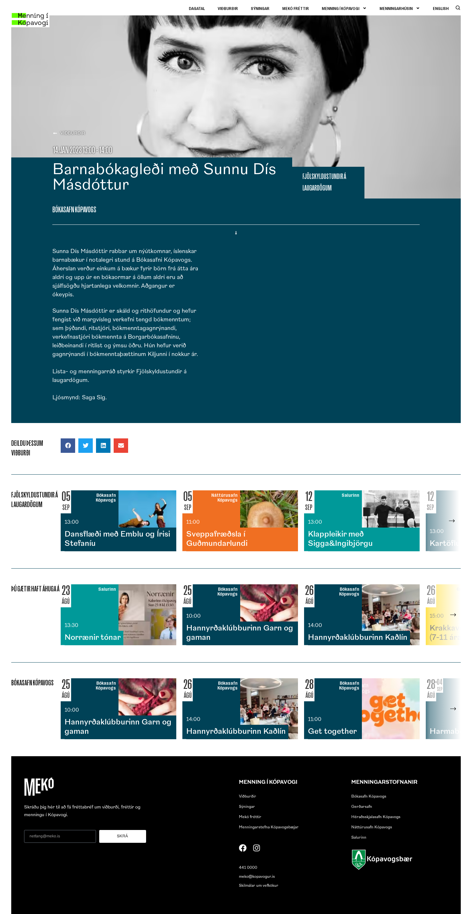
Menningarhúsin (396, 8)
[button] (68, 445)
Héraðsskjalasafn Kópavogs (375, 817)
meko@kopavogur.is (257, 877)
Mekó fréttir (295, 8)
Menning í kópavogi (340, 8)
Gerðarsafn (361, 807)
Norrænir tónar (93, 638)
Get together (332, 732)
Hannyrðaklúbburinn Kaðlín (357, 638)
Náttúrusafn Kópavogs (371, 827)
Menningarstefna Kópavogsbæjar (269, 827)
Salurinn (358, 838)
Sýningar (260, 8)
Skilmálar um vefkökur (258, 886)
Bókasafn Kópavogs (368, 797)
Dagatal (197, 8)
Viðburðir (228, 8)
